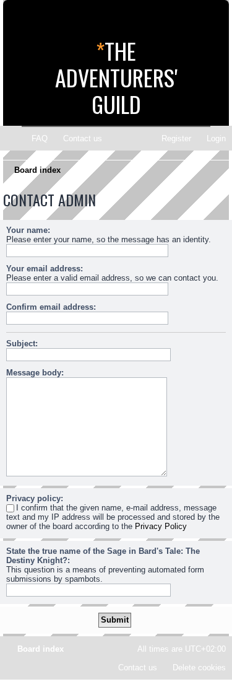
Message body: (35, 372)
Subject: (22, 343)
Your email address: (44, 268)
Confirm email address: (51, 307)
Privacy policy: (34, 498)
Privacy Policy (161, 526)
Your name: (28, 230)
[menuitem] (34, 138)
